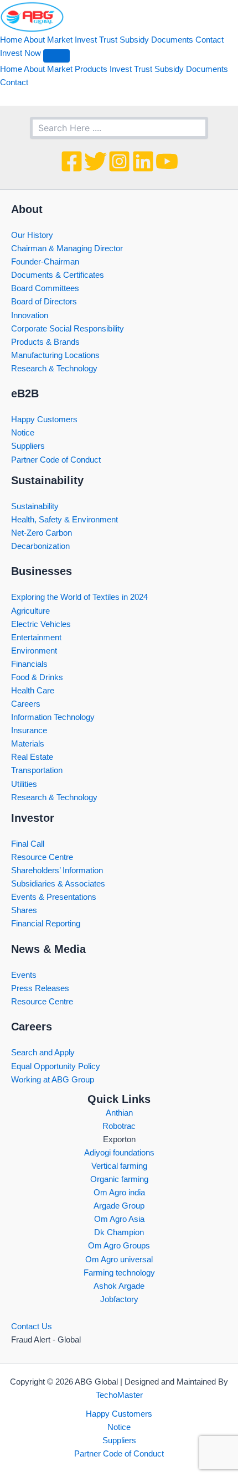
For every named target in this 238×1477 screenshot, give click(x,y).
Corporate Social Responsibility (67, 328)
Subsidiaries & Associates (58, 883)
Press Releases (40, 988)
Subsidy (134, 39)
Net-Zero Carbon (41, 532)
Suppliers (28, 446)
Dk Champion (119, 1232)
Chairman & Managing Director (67, 248)
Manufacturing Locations (55, 355)
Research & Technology (54, 368)
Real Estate (32, 757)
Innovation (29, 315)
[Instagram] (119, 161)
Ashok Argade (119, 1286)
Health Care (32, 690)
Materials (27, 743)
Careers (25, 703)
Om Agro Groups (119, 1245)
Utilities (24, 784)
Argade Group (119, 1205)
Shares (24, 910)
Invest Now (20, 53)
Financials (29, 664)
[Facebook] (71, 161)
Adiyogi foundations (119, 1152)
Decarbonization (40, 546)
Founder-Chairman (45, 261)
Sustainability (35, 506)
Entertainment (36, 637)
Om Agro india (119, 1192)
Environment (34, 650)
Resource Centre (42, 857)
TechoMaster (119, 1395)
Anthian (119, 1112)
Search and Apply (43, 1052)
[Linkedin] (143, 161)
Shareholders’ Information (57, 870)
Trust (108, 39)
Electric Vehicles (41, 624)
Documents (172, 39)
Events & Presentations (53, 897)
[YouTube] (167, 161)
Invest (86, 39)
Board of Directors (44, 301)
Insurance (29, 730)
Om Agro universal (119, 1259)
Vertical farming (119, 1166)
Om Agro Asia (119, 1219)
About (34, 39)
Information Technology (53, 717)
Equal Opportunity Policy (55, 1066)
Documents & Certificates (57, 275)
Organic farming (119, 1179)
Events (24, 975)
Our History (32, 235)
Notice (22, 432)
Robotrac (119, 1126)
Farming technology (119, 1272)
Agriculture (30, 611)
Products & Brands (45, 342)
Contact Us (31, 1326)
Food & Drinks (37, 677)
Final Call (27, 843)
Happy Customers (44, 419)
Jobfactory (119, 1299)
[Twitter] (95, 161)
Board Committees (45, 288)
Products (91, 69)
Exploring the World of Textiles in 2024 (79, 597)
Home (11, 39)
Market (60, 39)
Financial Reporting (45, 923)
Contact (209, 39)
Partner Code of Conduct (56, 459)
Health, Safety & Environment (64, 519)
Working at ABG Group (52, 1079)
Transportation (37, 770)
